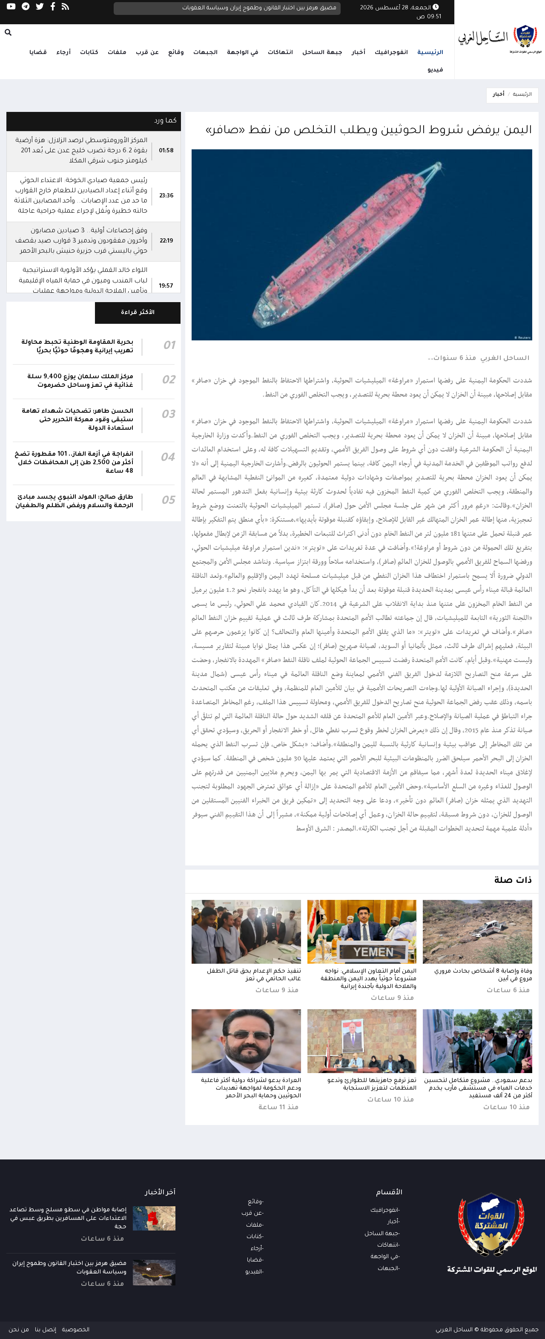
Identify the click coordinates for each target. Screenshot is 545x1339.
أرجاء (63, 53)
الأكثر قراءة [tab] (138, 313)
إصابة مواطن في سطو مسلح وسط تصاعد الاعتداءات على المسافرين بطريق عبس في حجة (67, 1219)
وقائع (176, 53)
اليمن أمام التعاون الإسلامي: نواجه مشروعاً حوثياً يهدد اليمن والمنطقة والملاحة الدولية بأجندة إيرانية (368, 979)
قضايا (38, 53)
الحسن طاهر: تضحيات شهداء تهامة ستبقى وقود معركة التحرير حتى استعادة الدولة (77, 420)
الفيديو (253, 1272)
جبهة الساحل (322, 53)
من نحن (19, 1330)
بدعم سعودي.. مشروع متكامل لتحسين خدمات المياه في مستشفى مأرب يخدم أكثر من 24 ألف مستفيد (478, 1088)
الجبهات (205, 53)
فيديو (435, 70)
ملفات (117, 53)
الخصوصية (75, 1330)
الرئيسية (430, 53)
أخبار (358, 53)
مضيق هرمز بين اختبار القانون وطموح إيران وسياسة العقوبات (259, 8)
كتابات (89, 53)
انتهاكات (280, 53)
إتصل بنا (45, 1330)
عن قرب (147, 53)
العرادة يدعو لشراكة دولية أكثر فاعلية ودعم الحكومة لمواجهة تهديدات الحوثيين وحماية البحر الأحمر (251, 1088)
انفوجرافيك (391, 53)
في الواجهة (243, 53)
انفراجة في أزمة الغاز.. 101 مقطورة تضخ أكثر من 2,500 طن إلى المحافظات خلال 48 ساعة (73, 463)
